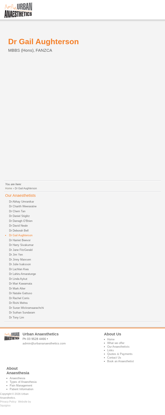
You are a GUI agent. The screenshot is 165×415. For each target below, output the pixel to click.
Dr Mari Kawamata (20, 283)
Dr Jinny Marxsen (20, 259)
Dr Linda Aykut (18, 278)
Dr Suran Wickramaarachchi (26, 307)
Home (8, 188)
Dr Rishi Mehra (18, 302)
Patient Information (21, 389)
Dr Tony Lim (16, 317)
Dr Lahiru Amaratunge (22, 274)
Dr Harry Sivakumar (21, 245)
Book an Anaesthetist (120, 361)
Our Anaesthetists (20, 195)
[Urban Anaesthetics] (16, 10)
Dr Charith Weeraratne (23, 206)
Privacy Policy (8, 401)
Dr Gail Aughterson (26, 188)
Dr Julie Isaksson (20, 264)
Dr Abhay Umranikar (21, 201)
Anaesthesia (17, 378)
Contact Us (114, 357)
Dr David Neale (18, 225)
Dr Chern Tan (17, 211)
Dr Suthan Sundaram (22, 312)
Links (110, 350)
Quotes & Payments (120, 354)
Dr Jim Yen (16, 254)
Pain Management (21, 385)
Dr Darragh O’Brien (20, 221)
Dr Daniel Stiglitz (19, 216)
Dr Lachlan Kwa (19, 269)
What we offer (115, 343)
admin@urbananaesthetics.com (44, 343)
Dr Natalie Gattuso (20, 293)
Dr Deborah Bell (19, 230)
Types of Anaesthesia (23, 381)
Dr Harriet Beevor (20, 240)
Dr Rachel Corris (19, 298)
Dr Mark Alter (17, 288)
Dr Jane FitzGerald (20, 249)
